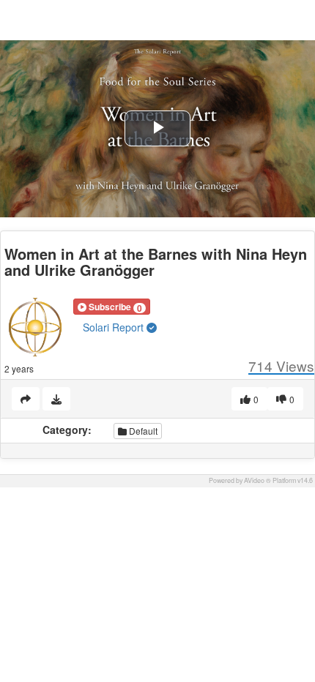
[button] (111, 307)
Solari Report (115, 327)
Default (142, 430)
